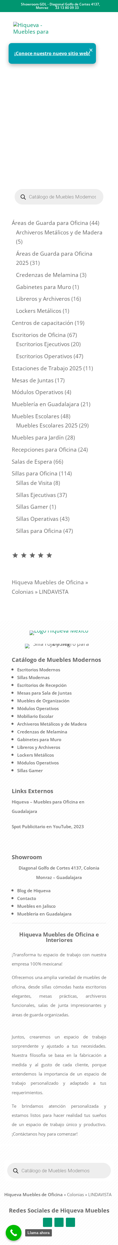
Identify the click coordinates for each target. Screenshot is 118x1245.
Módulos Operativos (38, 708)
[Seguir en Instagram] (59, 1222)
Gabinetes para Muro (39, 739)
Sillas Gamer (30, 770)
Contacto (26, 898)
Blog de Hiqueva (34, 890)
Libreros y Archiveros (38, 747)
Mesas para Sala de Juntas (44, 693)
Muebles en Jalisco (36, 906)
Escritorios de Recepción (42, 685)
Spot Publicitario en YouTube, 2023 (48, 826)
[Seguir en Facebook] (47, 1222)
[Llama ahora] (13, 1233)
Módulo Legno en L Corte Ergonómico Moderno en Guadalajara (50, 96)
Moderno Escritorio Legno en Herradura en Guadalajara (56, 154)
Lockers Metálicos (35, 755)
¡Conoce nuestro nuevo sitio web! (52, 53)
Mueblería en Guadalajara (44, 914)
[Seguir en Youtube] (70, 1222)
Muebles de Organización (43, 701)
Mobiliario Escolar (35, 716)
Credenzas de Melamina (42, 732)
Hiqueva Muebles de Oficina (48, 582)
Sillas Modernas (33, 677)
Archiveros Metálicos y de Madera (52, 724)
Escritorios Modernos (38, 669)
